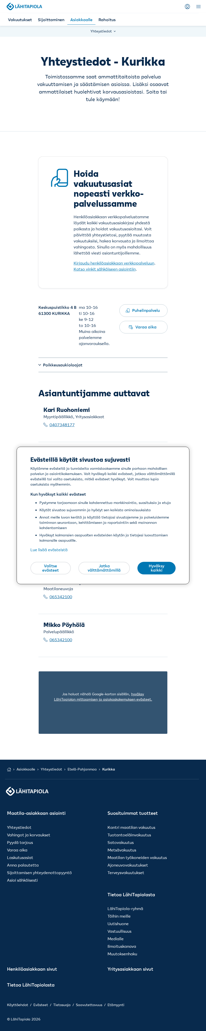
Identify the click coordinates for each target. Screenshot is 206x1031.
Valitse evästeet (50, 568)
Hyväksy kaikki (156, 568)
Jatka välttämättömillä (104, 568)
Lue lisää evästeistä (49, 549)
